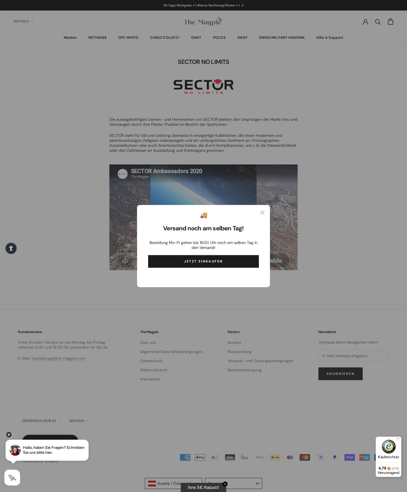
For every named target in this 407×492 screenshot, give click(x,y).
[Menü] (398, 440)
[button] (11, 248)
